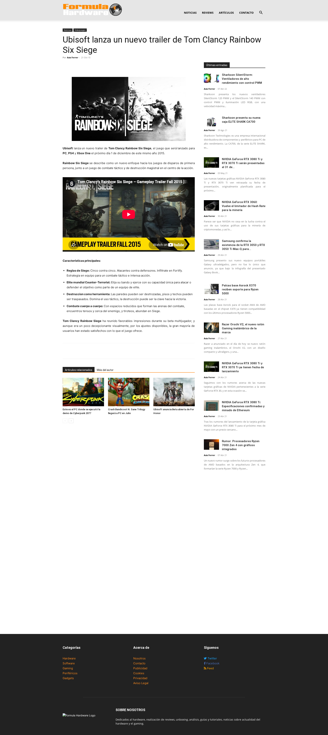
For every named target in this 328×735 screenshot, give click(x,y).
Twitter (212, 658)
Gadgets (68, 678)
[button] (260, 13)
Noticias (190, 12)
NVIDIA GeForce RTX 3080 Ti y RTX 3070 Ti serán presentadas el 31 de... (243, 163)
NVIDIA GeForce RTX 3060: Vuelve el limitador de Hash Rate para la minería (243, 206)
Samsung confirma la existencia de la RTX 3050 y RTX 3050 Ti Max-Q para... (243, 245)
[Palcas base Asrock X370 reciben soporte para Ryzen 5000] (211, 289)
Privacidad (140, 678)
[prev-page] (65, 420)
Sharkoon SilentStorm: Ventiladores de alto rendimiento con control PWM (242, 79)
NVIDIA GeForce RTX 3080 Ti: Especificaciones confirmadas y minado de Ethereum (243, 406)
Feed (210, 668)
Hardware (69, 658)
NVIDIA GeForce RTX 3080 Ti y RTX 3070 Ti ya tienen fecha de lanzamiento (243, 367)
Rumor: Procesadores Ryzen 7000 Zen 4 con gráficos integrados (240, 445)
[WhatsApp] (84, 66)
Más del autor (105, 369)
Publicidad (140, 668)
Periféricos (70, 673)
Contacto (246, 12)
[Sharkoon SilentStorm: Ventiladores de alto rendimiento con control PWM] (211, 78)
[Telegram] (92, 66)
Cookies (138, 673)
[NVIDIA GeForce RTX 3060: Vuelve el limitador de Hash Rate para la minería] (211, 205)
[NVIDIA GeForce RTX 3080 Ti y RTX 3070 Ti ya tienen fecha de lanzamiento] (211, 366)
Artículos (226, 12)
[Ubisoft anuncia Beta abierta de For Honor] (174, 392)
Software (69, 663)
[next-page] (71, 420)
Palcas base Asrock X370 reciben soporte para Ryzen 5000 (240, 289)
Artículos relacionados (78, 369)
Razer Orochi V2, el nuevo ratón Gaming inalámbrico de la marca (243, 328)
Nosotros (139, 658)
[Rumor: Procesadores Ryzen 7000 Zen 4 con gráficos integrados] (211, 444)
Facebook (212, 663)
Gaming (68, 668)
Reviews (208, 12)
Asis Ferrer (72, 57)
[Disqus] (129, 479)
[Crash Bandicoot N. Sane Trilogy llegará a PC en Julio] (128, 392)
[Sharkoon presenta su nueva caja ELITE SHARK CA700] (211, 121)
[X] (75, 66)
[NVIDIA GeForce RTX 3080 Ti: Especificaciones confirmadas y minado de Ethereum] (211, 405)
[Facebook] (66, 66)
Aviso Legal (140, 683)
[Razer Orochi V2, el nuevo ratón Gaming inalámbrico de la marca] (211, 327)
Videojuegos (80, 30)
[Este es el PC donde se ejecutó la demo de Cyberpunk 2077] (83, 392)
